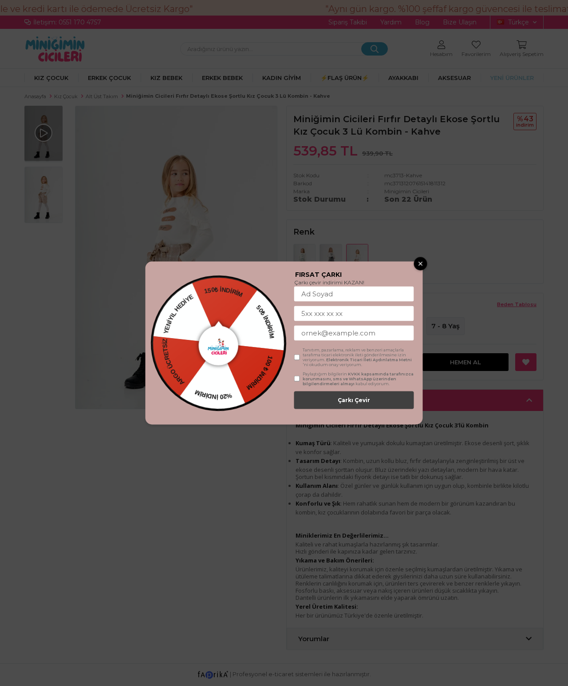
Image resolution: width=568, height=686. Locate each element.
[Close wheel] (420, 264)
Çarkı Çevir (354, 400)
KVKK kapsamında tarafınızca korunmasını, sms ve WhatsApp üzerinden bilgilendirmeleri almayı (358, 378)
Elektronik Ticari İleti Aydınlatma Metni (369, 359)
